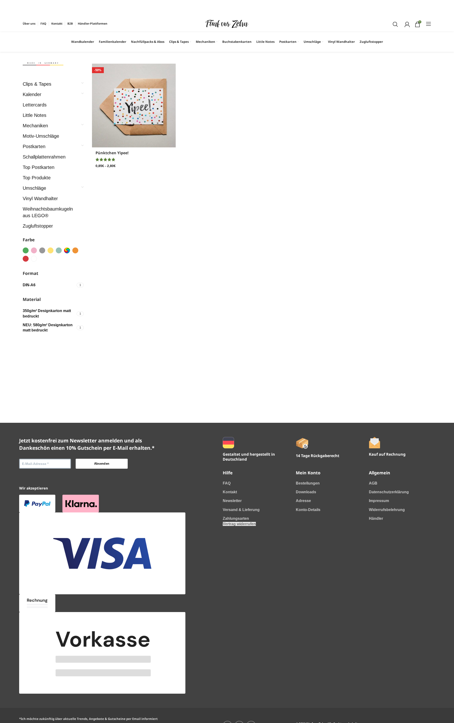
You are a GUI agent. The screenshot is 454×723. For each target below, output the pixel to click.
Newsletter (232, 501)
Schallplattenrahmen (44, 156)
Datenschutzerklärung (389, 492)
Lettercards (35, 104)
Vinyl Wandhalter (40, 198)
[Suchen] (394, 23)
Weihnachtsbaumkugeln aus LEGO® (48, 212)
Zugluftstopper (38, 226)
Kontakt (230, 492)
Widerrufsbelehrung (387, 510)
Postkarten (34, 146)
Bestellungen (308, 483)
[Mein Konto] (406, 23)
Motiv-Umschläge (41, 136)
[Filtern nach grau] (42, 250)
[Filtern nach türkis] (59, 250)
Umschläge (34, 188)
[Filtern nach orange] (75, 250)
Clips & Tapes (37, 84)
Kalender (32, 94)
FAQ (227, 483)
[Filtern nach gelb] (50, 250)
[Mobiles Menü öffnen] (428, 23)
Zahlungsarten (236, 518)
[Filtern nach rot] (26, 259)
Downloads (306, 492)
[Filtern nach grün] (26, 250)
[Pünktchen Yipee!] (134, 105)
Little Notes (34, 115)
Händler (376, 518)
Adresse (303, 501)
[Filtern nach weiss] (34, 259)
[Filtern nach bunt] (67, 250)
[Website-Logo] (227, 24)
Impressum (379, 501)
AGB (373, 483)
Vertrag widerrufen (239, 524)
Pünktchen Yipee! (112, 152)
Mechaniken (35, 125)
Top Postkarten (38, 167)
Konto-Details (308, 510)
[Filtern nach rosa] (34, 250)
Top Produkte (37, 177)
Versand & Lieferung (241, 510)
